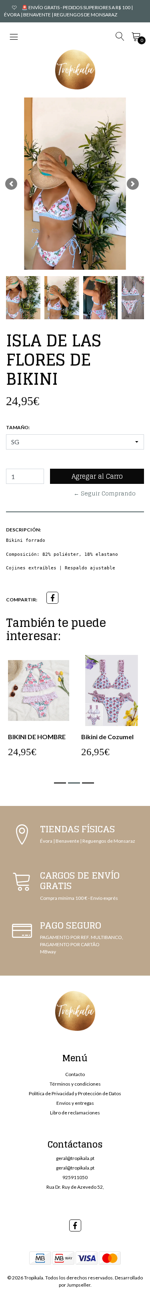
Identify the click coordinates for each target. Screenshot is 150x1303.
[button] (11, 183)
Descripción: (23, 530)
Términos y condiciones (75, 1084)
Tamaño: (18, 427)
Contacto (75, 1074)
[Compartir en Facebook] (52, 597)
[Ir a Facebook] (75, 1225)
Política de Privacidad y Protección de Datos (75, 1093)
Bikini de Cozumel (107, 736)
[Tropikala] (75, 70)
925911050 (75, 1177)
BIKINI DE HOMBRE (37, 736)
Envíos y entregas (75, 1103)
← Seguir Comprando (105, 493)
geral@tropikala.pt (75, 1158)
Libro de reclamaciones (75, 1113)
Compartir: (21, 600)
